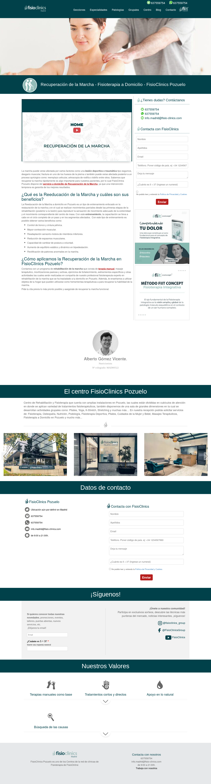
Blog (158, 9)
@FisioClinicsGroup (173, 630)
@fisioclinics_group (173, 623)
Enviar (162, 202)
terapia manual (106, 268)
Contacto (171, 9)
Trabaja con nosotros (146, 768)
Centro (147, 9)
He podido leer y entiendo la (161, 194)
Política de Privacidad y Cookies (173, 194)
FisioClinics (178, 637)
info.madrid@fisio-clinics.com (163, 118)
